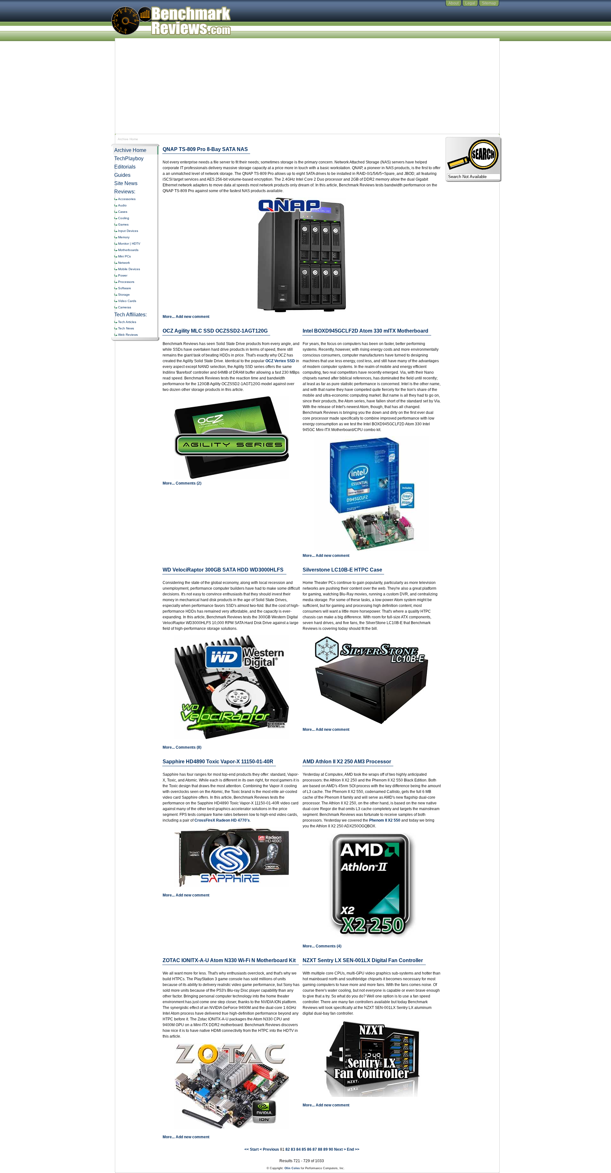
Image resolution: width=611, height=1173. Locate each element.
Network (124, 262)
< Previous (269, 1149)
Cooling (123, 218)
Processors (126, 282)
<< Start (251, 1149)
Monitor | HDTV (129, 243)
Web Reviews (128, 334)
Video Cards (127, 301)
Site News (125, 183)
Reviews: (124, 191)
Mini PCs (124, 256)
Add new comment (192, 316)
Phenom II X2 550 (384, 820)
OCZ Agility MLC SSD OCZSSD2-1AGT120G (215, 331)
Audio (122, 205)
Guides (122, 175)
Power (122, 275)
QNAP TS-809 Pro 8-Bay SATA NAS (205, 149)
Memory (124, 237)
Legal (470, 3)
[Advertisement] (305, 86)
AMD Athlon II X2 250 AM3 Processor (347, 761)
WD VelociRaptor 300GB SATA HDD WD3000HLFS (223, 569)
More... (169, 316)
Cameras (124, 307)
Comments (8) (188, 747)
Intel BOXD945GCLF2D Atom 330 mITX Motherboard (365, 331)
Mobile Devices (129, 269)
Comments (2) (188, 483)
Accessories (127, 199)
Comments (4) (328, 946)
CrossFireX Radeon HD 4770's (222, 820)
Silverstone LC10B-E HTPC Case (342, 569)
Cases (122, 211)
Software (124, 288)
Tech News (126, 328)
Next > (340, 1149)
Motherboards (128, 250)
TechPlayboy (129, 158)
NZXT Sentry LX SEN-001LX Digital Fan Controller (363, 960)
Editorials (125, 166)
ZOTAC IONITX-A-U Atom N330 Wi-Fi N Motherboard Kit (229, 960)
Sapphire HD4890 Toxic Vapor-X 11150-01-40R (218, 761)
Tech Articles (127, 322)
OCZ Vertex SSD (280, 361)
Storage (124, 294)
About (453, 3)
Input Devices (128, 231)
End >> (353, 1149)
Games (123, 224)
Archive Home (130, 150)
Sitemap (489, 3)
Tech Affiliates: (130, 314)
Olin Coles (292, 1168)
